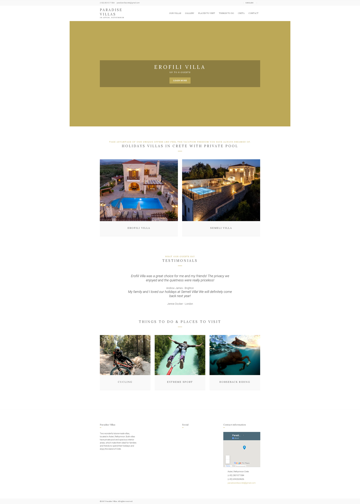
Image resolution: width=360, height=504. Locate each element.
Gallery (189, 13)
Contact (253, 13)
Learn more (180, 80)
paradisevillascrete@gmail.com (242, 483)
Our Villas (175, 13)
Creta (241, 13)
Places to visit (206, 13)
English (250, 3)
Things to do (226, 13)
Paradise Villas (111, 12)
